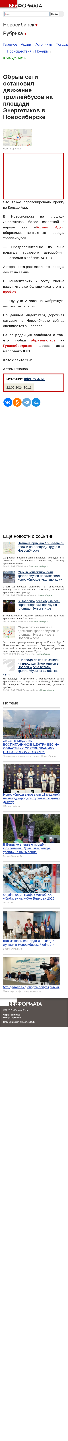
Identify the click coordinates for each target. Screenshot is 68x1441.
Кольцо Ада (48, 227)
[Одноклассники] (17, 402)
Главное (10, 44)
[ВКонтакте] (7, 402)
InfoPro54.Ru (34, 379)
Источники (43, 44)
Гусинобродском (17, 346)
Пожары (42, 51)
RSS (32, 1022)
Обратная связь (11, 1015)
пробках (9, 292)
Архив (26, 44)
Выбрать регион (12, 1017)
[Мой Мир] (36, 402)
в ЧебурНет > (14, 58)
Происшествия (19, 51)
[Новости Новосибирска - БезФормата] (22, 4)
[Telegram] (26, 402)
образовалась (43, 340)
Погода (62, 44)
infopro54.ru (16, 148)
